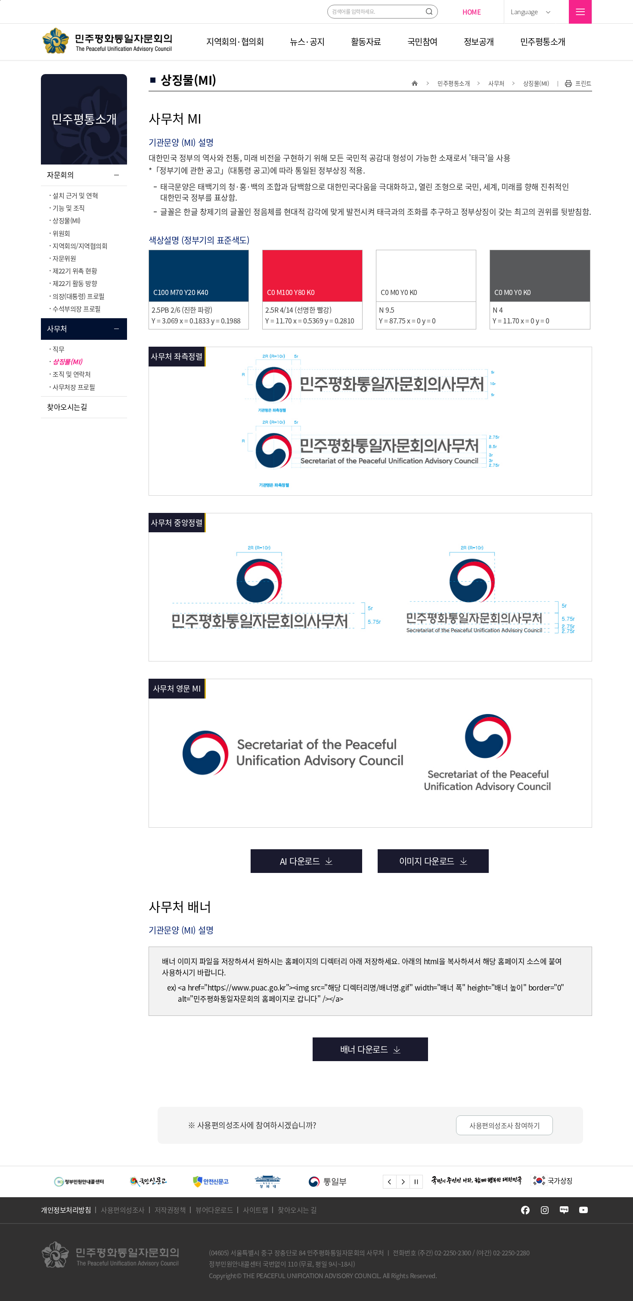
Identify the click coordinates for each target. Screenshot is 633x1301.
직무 (58, 349)
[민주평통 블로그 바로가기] (564, 1210)
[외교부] (350, 1181)
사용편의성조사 (123, 1210)
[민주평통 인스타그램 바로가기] (544, 1210)
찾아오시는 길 (297, 1210)
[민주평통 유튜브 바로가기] (583, 1210)
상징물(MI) (67, 220)
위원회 (61, 233)
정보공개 (479, 41)
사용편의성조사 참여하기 (504, 1125)
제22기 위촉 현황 (75, 271)
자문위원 (64, 258)
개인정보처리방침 (66, 1210)
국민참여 (422, 41)
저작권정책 (170, 1210)
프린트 (583, 83)
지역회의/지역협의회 (80, 246)
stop (416, 1182)
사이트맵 (255, 1210)
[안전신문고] (165, 1181)
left (389, 1182)
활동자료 (366, 41)
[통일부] (282, 1181)
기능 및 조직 (69, 208)
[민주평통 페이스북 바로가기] (525, 1210)
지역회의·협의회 (235, 41)
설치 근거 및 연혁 (75, 195)
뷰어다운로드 (214, 1210)
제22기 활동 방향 (75, 283)
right (403, 1182)
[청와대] (222, 1181)
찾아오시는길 (67, 406)
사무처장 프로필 (74, 387)
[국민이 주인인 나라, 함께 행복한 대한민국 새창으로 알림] (476, 1180)
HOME (471, 12)
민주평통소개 (542, 41)
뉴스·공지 (307, 41)
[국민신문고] (102, 1181)
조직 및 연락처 (71, 374)
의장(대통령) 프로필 (79, 296)
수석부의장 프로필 (77, 309)
